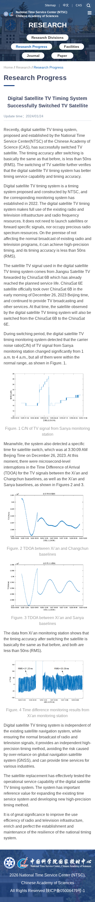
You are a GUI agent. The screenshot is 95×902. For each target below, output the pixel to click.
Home (8, 67)
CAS (79, 5)
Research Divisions (47, 38)
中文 (66, 5)
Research (23, 67)
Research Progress (31, 47)
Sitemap (50, 5)
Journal (33, 56)
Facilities (71, 47)
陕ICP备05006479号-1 (65, 891)
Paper (62, 56)
